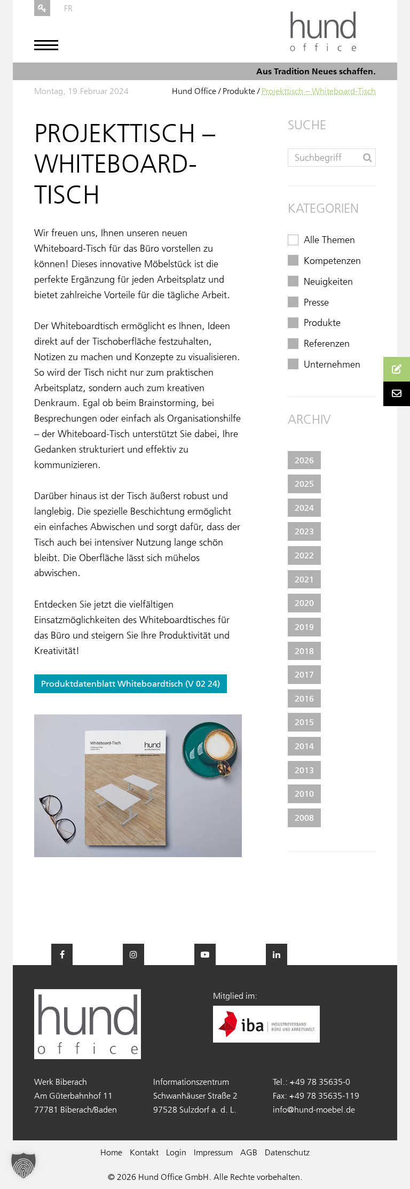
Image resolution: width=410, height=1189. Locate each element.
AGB (248, 1152)
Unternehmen (332, 364)
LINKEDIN (276, 954)
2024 (304, 507)
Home (111, 1152)
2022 (304, 555)
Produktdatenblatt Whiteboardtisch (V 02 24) (130, 683)
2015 (304, 722)
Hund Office (194, 90)
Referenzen (327, 343)
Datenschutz (287, 1152)
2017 (304, 674)
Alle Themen (329, 239)
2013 (304, 770)
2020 (304, 602)
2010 (304, 793)
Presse (316, 302)
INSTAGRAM (133, 954)
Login (176, 1152)
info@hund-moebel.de (314, 1109)
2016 (304, 698)
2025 (304, 483)
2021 (304, 579)
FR (68, 8)
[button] (23, 1165)
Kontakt (144, 1152)
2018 (304, 650)
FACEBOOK (62, 954)
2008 (304, 817)
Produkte (239, 90)
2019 (304, 626)
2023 (304, 531)
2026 (304, 460)
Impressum (213, 1152)
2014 (304, 746)
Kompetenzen (332, 260)
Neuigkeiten (328, 281)
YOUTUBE (205, 954)
